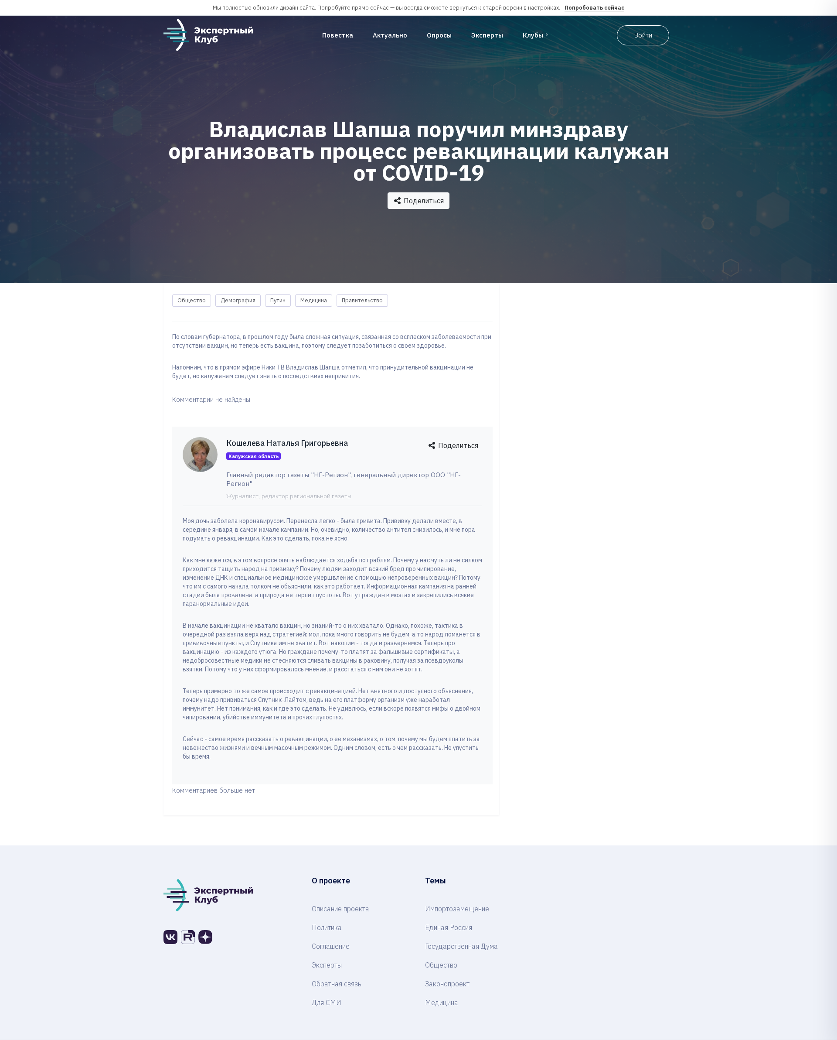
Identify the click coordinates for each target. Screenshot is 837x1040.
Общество (191, 300)
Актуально (390, 35)
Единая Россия (448, 927)
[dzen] (205, 937)
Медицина (313, 300)
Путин (278, 300)
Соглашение (331, 946)
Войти (643, 35)
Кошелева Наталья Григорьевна (287, 443)
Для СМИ (326, 1002)
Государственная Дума (461, 946)
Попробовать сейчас (594, 7)
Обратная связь (336, 983)
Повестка (337, 35)
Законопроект (447, 983)
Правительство (362, 300)
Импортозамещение (457, 908)
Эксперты (487, 35)
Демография (238, 300)
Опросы (439, 35)
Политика (327, 927)
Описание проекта (340, 908)
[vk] (170, 937)
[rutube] (188, 937)
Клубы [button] (533, 35)
